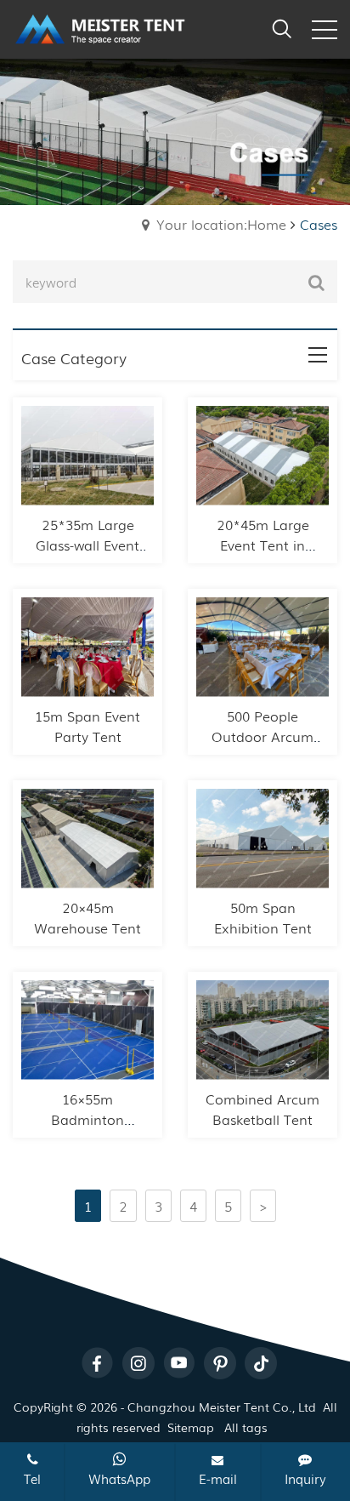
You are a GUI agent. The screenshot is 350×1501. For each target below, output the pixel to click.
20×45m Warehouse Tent (87, 917)
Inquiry (305, 1478)
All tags (246, 1426)
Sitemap (190, 1426)
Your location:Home (221, 224)
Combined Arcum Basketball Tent (262, 1108)
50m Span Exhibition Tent (263, 917)
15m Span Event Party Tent (87, 725)
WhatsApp (119, 1478)
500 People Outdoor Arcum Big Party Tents (262, 736)
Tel (32, 1478)
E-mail (218, 1478)
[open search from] (282, 26)
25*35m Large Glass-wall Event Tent (87, 544)
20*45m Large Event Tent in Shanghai (263, 544)
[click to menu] (324, 29)
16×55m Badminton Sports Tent (88, 1119)
